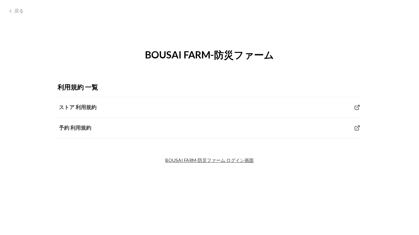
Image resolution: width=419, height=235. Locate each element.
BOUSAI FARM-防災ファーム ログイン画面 (209, 160)
